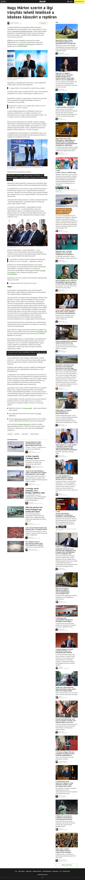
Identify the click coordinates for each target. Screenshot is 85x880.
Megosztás (43, 23)
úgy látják (40, 329)
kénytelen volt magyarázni (26, 44)
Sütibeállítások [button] (66, 871)
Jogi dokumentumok (46, 871)
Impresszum (28, 871)
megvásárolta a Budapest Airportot (22, 31)
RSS (60, 871)
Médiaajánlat (55, 871)
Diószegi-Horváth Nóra (14, 22)
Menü (4, 1)
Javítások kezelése (37, 871)
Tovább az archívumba (67, 865)
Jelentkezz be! (80, 1)
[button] (10, 434)
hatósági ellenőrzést (24, 424)
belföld (12, 23)
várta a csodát (28, 408)
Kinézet (71, 1)
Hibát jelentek (21, 871)
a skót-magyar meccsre (20, 419)
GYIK (16, 871)
